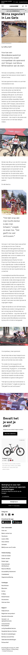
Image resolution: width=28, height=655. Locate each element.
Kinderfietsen (5, 597)
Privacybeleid (16, 505)
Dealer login (5, 561)
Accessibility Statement (9, 571)
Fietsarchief (5, 642)
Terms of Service (6, 649)
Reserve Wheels (6, 569)
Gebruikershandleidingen (9, 639)
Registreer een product (8, 613)
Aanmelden (21, 2)
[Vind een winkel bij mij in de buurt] (14, 2)
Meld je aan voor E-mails (9, 547)
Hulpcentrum (5, 611)
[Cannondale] (14, 6)
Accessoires (5, 599)
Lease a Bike (5, 539)
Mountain (4, 588)
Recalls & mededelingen (8, 634)
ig (2, 514)
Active (3, 591)
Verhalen (4, 544)
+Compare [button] (22, 440)
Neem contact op (7, 533)
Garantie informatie (7, 616)
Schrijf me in (14, 502)
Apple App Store (6, 522)
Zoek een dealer (6, 556)
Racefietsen (5, 585)
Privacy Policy (14, 649)
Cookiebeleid (5, 574)
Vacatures (5, 536)
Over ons (4, 530)
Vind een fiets (6, 602)
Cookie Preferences (8, 651)
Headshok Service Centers (9, 631)
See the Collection (10, 434)
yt (13, 514)
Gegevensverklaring (7, 577)
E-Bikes (4, 594)
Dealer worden (6, 558)
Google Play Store (17, 522)
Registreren (25, 2)
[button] (8, 460)
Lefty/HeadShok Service (9, 628)
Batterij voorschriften (8, 637)
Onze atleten (5, 542)
